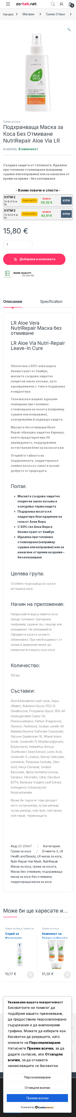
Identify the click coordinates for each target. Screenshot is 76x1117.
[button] (69, 29)
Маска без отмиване (26, 871)
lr (57, 851)
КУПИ (66, 200)
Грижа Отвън (55, 14)
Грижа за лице (13, 928)
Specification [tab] (51, 302)
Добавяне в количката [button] (26, 975)
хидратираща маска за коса (31, 882)
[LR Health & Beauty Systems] (19, 274)
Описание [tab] (12, 302)
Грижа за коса (11, 121)
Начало (8, 14)
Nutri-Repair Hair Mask (26, 861)
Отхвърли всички (37, 1087)
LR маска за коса (49, 856)
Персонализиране (37, 1077)
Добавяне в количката (37, 259)
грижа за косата (44, 866)
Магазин (28, 14)
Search (52, 4)
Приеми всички (37, 1098)
